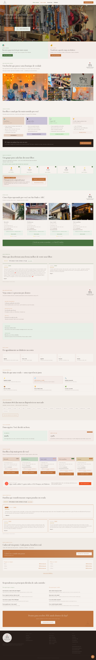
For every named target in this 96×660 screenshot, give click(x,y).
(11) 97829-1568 (55, 228)
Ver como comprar (7, 55)
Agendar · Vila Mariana (52, 644)
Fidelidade (56, 2)
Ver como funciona (56, 55)
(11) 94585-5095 (78, 228)
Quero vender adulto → (85, 483)
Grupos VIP (27, 644)
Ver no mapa (13, 234)
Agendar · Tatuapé (51, 649)
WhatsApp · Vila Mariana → (29, 472)
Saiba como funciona (85, 143)
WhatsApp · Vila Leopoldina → (66, 473)
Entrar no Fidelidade (84, 559)
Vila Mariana (74, 642)
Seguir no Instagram (36, 134)
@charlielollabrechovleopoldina (78, 229)
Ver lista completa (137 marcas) (10, 415)
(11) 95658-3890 (83, 467)
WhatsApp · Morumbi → (11, 472)
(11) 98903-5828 (9, 467)
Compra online (28, 642)
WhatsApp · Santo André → (48, 472)
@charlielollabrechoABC (53, 229)
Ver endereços (13, 135)
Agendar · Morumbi (52, 642)
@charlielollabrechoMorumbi (8, 229)
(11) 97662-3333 (28, 465)
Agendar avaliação (88, 2)
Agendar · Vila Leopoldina (53, 647)
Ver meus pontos (82, 132)
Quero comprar (36, 2)
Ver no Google (30, 260)
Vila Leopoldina (74, 646)
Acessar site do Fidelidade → (48, 578)
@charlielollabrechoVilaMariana (31, 229)
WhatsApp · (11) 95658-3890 (39, 179)
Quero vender (43, 2)
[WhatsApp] (92, 656)
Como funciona (51, 641)
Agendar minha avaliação (48, 628)
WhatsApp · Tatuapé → (85, 473)
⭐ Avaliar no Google (13, 236)
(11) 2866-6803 (46, 465)
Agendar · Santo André (52, 646)
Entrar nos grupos (59, 134)
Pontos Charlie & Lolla (29, 646)
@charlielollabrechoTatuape (38, 182)
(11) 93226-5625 (32, 228)
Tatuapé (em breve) (75, 647)
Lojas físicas (27, 641)
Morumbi (73, 641)
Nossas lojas (49, 2)
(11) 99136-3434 (8, 228)
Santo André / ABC (75, 644)
